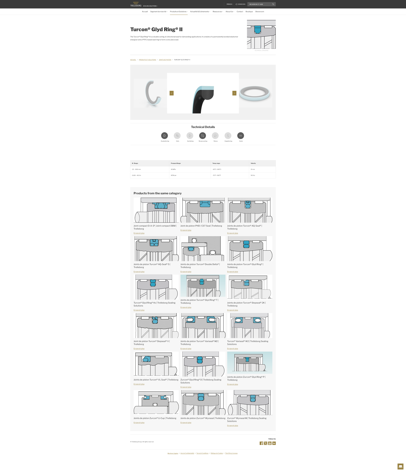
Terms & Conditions (202, 453)
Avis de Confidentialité (187, 453)
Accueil (133, 60)
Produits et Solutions (147, 60)
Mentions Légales (173, 453)
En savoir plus (139, 233)
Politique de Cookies (217, 453)
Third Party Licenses (231, 453)
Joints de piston (165, 60)
